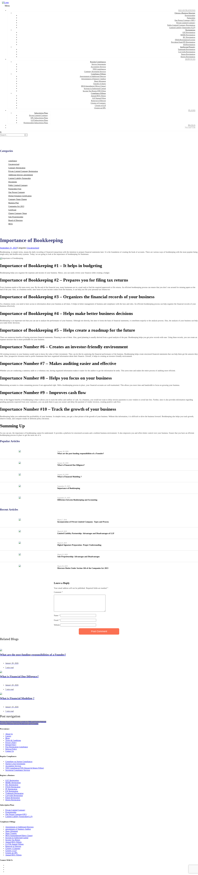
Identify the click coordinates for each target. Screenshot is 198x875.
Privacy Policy (11, 743)
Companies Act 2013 (16, 206)
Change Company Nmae (17, 213)
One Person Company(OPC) (16, 814)
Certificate (12, 210)
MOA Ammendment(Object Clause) (19, 836)
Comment (58, 592)
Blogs (7, 738)
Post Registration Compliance (16, 747)
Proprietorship (10, 812)
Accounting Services (13, 766)
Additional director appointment (20, 175)
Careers (8, 736)
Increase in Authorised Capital (16, 838)
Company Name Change (17, 199)
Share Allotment (11, 831)
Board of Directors (15, 220)
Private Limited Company (15, 810)
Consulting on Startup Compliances (18, 762)
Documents (12, 182)
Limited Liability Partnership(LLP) (19, 817)
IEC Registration (11, 785)
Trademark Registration (14, 793)
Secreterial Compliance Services (17, 770)
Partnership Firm (14, 189)
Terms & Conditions (13, 740)
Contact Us (9, 751)
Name (57, 616)
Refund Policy (10, 745)
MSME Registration (13, 783)
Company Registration (16, 168)
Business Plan (13, 203)
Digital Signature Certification (20, 196)
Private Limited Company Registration (23, 171)
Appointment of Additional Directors (19, 827)
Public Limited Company (18, 185)
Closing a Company (12, 849)
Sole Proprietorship (15, 217)
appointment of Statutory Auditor (18, 829)
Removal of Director (13, 846)
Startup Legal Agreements (15, 764)
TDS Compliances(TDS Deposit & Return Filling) (24, 768)
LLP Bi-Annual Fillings (14, 844)
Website (57, 625)
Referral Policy (11, 749)
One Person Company (16, 192)
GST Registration (12, 780)
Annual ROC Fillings (13, 842)
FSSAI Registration (12, 787)
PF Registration (11, 789)
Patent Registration (12, 798)
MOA (10, 224)
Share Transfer (11, 833)
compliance (12, 161)
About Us (9, 734)
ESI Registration (11, 791)
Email (57, 620)
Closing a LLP (11, 851)
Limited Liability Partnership (19, 178)
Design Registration (12, 800)
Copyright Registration (14, 796)
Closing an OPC (11, 853)
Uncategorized (13, 164)
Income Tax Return (12, 840)
